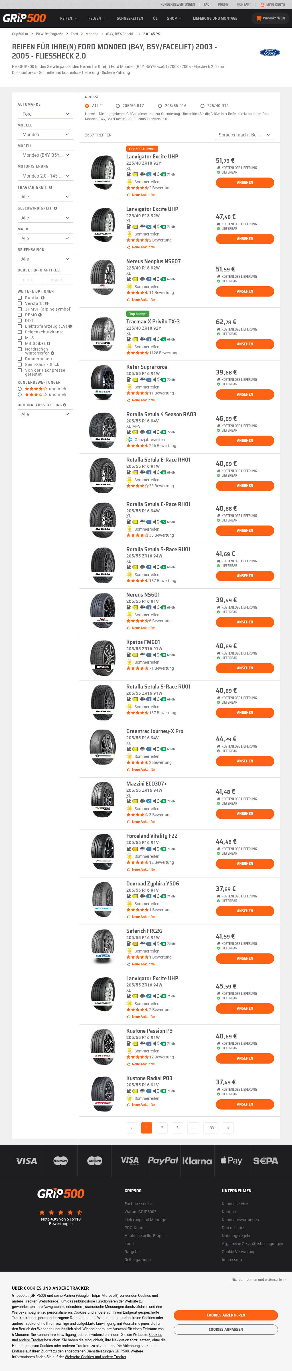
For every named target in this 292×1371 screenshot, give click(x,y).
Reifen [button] (66, 19)
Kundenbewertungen (178, 4)
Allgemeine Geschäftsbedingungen (252, 1243)
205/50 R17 (133, 106)
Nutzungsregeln (236, 1235)
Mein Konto (275, 5)
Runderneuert (39, 359)
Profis (223, 4)
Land (129, 1243)
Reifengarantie (138, 1259)
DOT (29, 321)
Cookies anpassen (226, 1330)
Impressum (232, 1259)
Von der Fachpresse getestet (45, 372)
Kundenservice (235, 1203)
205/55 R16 (175, 106)
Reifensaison (31, 250)
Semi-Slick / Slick (42, 365)
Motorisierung (33, 166)
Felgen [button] (95, 19)
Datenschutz (233, 1227)
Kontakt (244, 4)
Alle (97, 106)
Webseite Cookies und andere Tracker (95, 1356)
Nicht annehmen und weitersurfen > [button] (259, 1279)
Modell (25, 125)
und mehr (58, 389)
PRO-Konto (135, 1227)
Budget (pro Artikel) (39, 270)
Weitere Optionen (36, 291)
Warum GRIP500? (140, 1211)
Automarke (29, 104)
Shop (172, 19)
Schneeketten (130, 19)
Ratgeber (133, 1251)
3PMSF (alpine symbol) (48, 309)
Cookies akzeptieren (226, 1315)
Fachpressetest (138, 1203)
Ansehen (245, 183)
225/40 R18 (218, 106)
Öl (155, 19)
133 (211, 1127)
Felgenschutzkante (44, 332)
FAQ (206, 4)
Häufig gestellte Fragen (145, 1235)
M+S (29, 338)
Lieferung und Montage (215, 19)
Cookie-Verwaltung (239, 1251)
